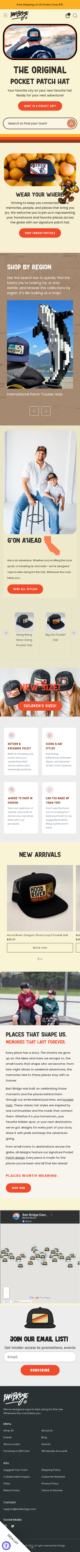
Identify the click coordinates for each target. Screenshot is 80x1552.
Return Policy (11, 1490)
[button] (15, 1536)
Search (45, 1444)
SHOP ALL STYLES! (25, 589)
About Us (47, 1430)
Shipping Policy (50, 1470)
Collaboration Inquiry (16, 1477)
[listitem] (40, 4)
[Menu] (5, 15)
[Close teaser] (32, 1547)
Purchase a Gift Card (16, 1451)
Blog (44, 1437)
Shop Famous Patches (40, 233)
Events (7, 1437)
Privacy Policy (49, 1483)
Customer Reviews (53, 1477)
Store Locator (11, 1444)
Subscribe (40, 1370)
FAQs (6, 1483)
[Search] (75, 15)
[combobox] (34, 123)
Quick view (40, 947)
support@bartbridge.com (19, 1509)
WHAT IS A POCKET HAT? (40, 106)
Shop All (8, 1430)
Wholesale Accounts (54, 1451)
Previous (6, 632)
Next (74, 632)
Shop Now (18, 1188)
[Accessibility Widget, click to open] (6, 1545)
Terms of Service (52, 1490)
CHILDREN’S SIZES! (40, 706)
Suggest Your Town (15, 1470)
